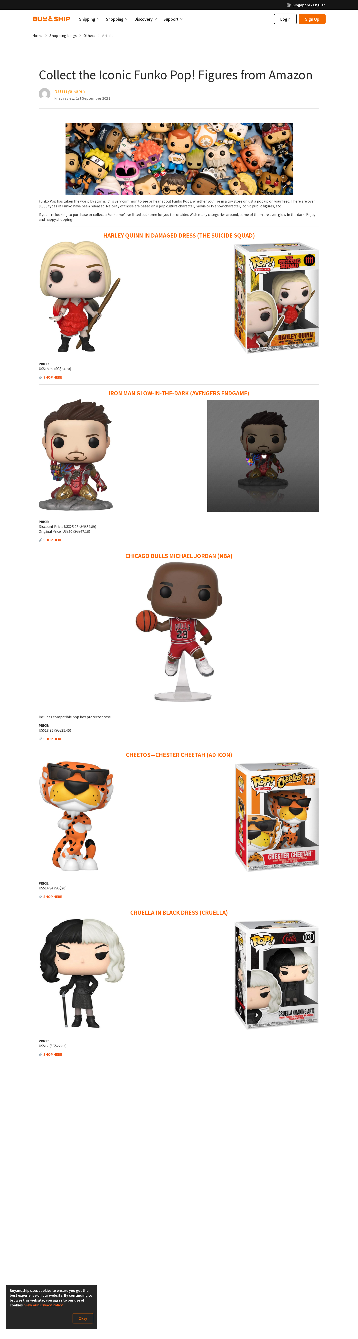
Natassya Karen (69, 91)
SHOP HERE (52, 377)
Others (89, 35)
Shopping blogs (63, 35)
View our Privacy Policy (43, 1305)
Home (37, 35)
